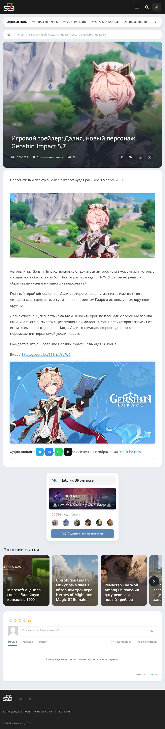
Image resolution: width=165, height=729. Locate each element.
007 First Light (76, 22)
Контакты (65, 711)
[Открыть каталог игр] (153, 21)
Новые (12, 641)
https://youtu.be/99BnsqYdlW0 (46, 354)
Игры (20, 34)
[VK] (131, 157)
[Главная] (9, 34)
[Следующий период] (154, 581)
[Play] (82, 403)
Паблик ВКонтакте (77, 480)
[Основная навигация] (136, 7)
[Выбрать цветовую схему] (156, 7)
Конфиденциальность (17, 711)
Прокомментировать (50, 157)
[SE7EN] (9, 7)
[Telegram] (121, 157)
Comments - (146, 674)
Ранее (43, 641)
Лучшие (28, 641)
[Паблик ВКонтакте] (56, 480)
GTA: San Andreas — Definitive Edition (121, 22)
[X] (150, 157)
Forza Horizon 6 (47, 22)
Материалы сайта (45, 711)
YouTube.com (130, 451)
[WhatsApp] (140, 157)
